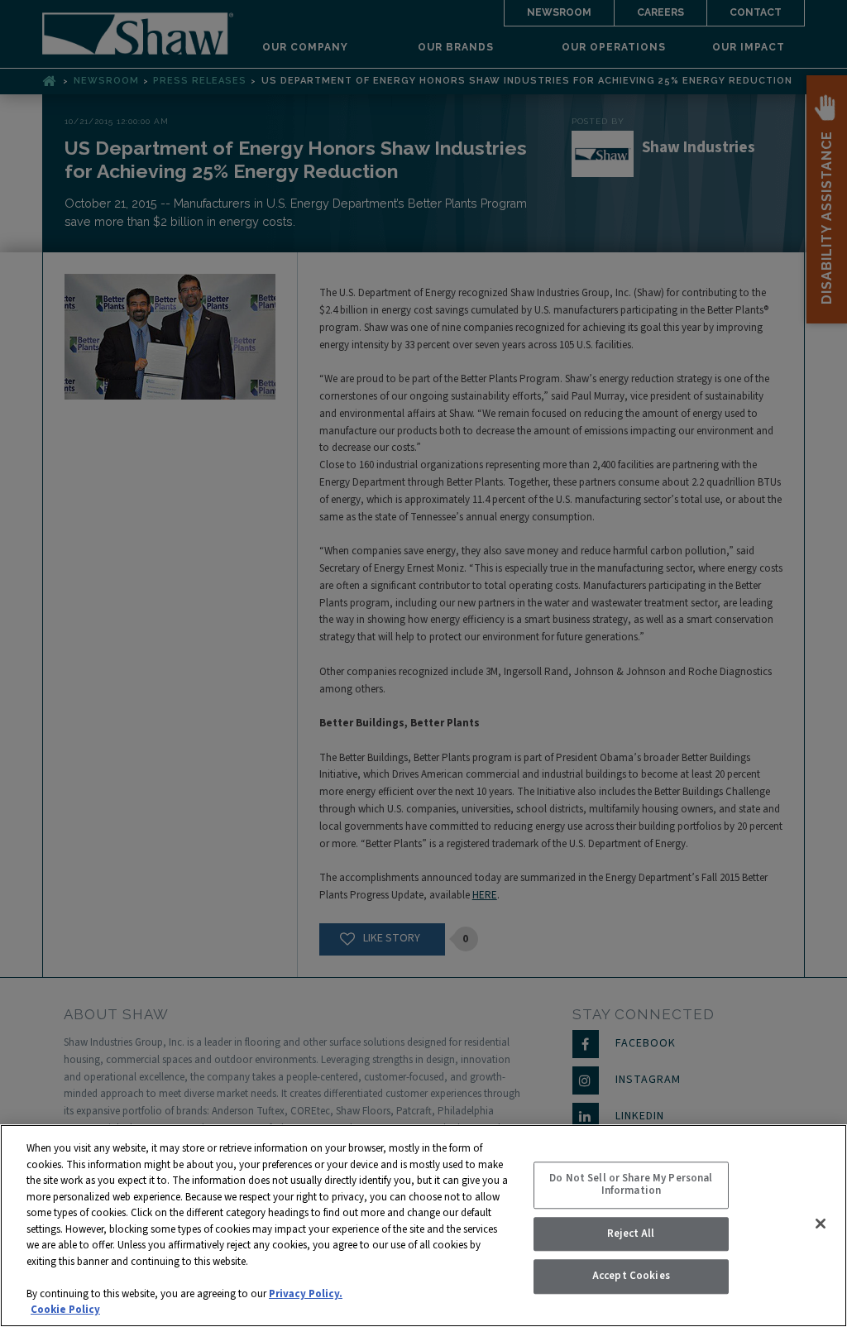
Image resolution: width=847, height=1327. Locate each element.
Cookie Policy (65, 1309)
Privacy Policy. (305, 1293)
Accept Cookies (631, 1276)
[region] (423, 1225)
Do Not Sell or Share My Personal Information (630, 1185)
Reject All (630, 1233)
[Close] (820, 1223)
